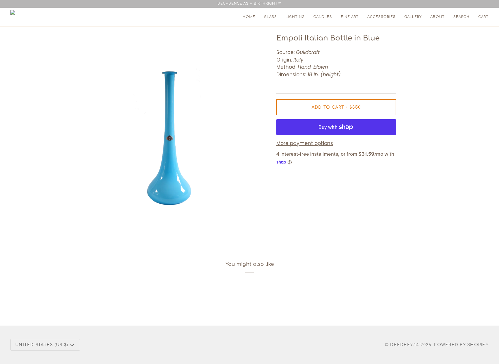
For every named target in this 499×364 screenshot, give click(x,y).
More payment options (304, 143)
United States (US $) (41, 345)
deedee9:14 (404, 345)
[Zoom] (97, 229)
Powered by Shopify (461, 345)
